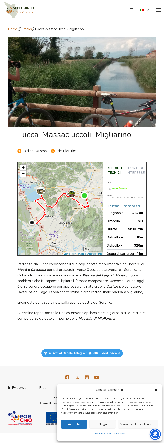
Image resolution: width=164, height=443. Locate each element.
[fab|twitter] (77, 377)
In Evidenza (17, 388)
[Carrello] (131, 10)
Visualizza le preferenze (138, 424)
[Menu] (158, 10)
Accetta (74, 424)
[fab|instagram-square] (87, 377)
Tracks (26, 29)
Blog (43, 388)
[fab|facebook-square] (67, 377)
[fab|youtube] (96, 377)
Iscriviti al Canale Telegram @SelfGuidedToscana (84, 353)
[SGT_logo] (18, 10)
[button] (156, 390)
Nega (102, 424)
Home (13, 29)
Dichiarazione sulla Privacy (109, 433)
